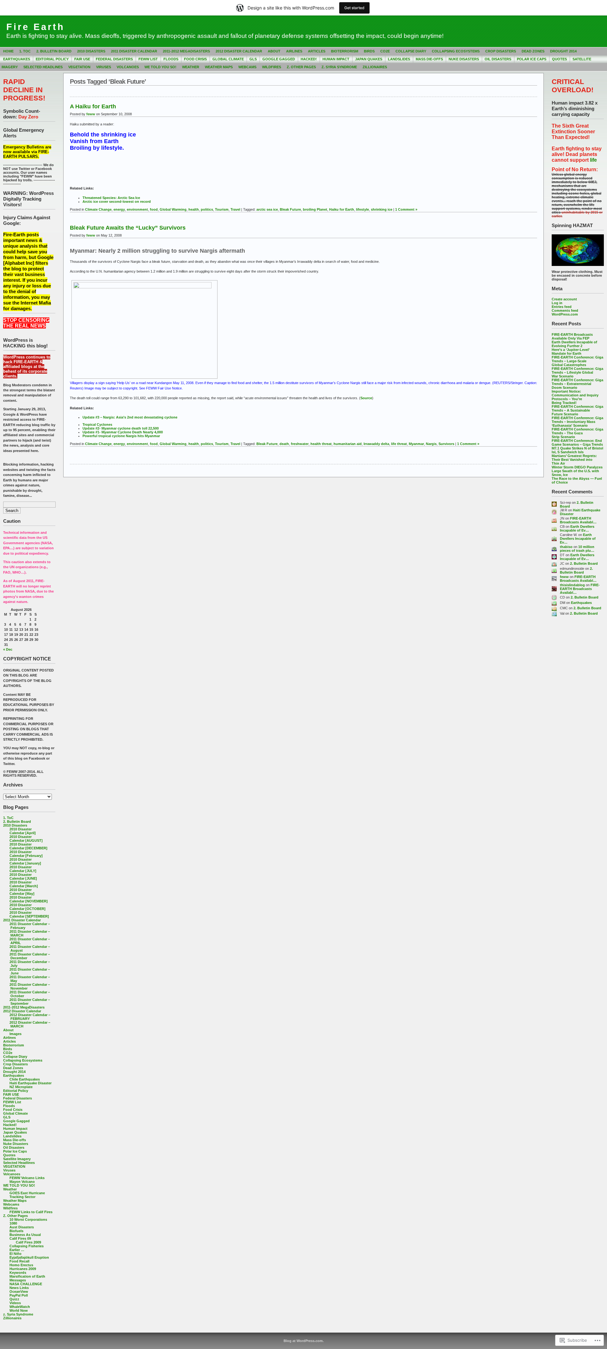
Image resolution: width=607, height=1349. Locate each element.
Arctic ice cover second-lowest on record (117, 201)
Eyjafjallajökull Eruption (29, 1257)
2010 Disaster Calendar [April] (22, 831)
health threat (321, 444)
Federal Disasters (114, 59)
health (193, 209)
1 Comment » (406, 209)
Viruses (103, 67)
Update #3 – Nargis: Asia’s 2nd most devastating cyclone (130, 417)
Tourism (222, 209)
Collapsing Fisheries (26, 1246)
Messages (17, 1280)
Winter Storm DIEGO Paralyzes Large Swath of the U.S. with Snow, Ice (577, 471)
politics (207, 209)
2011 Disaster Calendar (134, 51)
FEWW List (148, 59)
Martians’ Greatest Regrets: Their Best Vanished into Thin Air (574, 459)
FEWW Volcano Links (27, 1178)
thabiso (566, 547)
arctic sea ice (267, 209)
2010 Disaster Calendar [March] (23, 884)
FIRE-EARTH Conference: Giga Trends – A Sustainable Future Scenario (577, 410)
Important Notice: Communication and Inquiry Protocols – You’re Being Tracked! (575, 397)
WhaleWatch (19, 1307)
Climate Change (98, 209)
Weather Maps (219, 67)
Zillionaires (375, 67)
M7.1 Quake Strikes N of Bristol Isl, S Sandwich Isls (577, 450)
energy (119, 209)
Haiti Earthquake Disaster (30, 1083)
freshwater (300, 444)
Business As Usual (25, 1235)
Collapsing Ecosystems (456, 51)
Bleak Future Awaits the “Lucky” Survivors (128, 228)
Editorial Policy (52, 59)
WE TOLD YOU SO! (160, 67)
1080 (13, 1223)
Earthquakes (16, 59)
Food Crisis (195, 59)
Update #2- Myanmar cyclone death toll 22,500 (121, 428)
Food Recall (19, 1261)
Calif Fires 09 (20, 1238)
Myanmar (416, 444)
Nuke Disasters (464, 59)
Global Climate (228, 59)
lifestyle (362, 209)
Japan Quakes (368, 59)
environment (137, 209)
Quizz (14, 1299)
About (274, 51)
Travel (235, 209)
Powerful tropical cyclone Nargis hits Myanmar (121, 436)
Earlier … (16, 1250)
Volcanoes (128, 67)
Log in (557, 303)
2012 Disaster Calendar (239, 51)
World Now (18, 1310)
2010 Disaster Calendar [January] (25, 861)
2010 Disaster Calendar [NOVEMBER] (28, 899)
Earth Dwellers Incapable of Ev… (577, 528)
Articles (316, 51)
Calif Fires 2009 (28, 1242)
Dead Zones (533, 51)
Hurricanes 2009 (22, 1269)
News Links (19, 1288)
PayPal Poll (18, 1295)
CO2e (385, 51)
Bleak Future (290, 209)
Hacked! (309, 59)
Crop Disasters (500, 51)
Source (366, 398)
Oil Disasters (498, 59)
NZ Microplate (21, 1087)
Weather (190, 67)
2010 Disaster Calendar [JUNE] (23, 876)
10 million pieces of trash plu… (577, 548)
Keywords (17, 1272)
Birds (369, 51)
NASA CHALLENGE (25, 1284)
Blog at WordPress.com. (304, 1341)
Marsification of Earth (27, 1276)
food (154, 209)
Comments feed (565, 310)
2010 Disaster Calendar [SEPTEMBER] (29, 914)
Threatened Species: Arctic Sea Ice (111, 198)
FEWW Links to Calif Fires (30, 1212)
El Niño (15, 1254)
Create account (564, 299)
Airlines (294, 51)
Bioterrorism (344, 51)
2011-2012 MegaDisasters (186, 51)
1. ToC (25, 51)
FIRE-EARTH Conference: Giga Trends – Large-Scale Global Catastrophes (577, 361)
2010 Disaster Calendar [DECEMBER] (28, 846)
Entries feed (562, 307)
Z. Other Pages (301, 67)
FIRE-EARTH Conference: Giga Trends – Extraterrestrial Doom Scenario (577, 383)
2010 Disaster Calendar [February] (26, 854)
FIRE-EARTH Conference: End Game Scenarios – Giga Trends (577, 442)
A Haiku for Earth (93, 106)
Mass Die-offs (429, 59)
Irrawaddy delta (376, 444)
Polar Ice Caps (531, 59)
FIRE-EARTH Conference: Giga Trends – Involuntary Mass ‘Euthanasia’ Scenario (577, 421)
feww (564, 577)
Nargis (431, 444)
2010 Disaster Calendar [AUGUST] (26, 838)
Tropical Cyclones (97, 424)
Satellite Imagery (17, 1159)
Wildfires (271, 67)
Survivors (446, 444)
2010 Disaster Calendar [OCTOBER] (27, 907)
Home (8, 51)
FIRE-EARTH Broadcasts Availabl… (578, 520)
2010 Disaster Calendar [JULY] (22, 869)
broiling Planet (315, 209)
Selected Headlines (43, 67)
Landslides (399, 59)
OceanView (18, 1291)
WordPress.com (565, 314)
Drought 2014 (563, 51)
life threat (399, 444)
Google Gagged (278, 59)
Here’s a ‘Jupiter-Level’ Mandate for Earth (570, 351)
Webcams (247, 67)
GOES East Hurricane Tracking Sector (27, 1195)
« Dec (7, 649)
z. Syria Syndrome (339, 67)
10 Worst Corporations (28, 1219)
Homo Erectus (21, 1265)
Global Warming (173, 209)
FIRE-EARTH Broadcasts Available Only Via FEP (572, 336)
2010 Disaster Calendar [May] (21, 891)
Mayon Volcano (22, 1181)
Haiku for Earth (341, 209)
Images (15, 1034)
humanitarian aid (348, 444)
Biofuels (16, 1231)
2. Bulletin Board (53, 51)
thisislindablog (572, 585)
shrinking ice (381, 209)
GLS (253, 59)
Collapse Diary (410, 51)
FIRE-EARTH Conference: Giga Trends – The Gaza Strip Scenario (577, 433)
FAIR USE (82, 59)
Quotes (559, 59)
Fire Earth (35, 27)
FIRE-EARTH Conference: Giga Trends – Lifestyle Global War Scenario (577, 372)
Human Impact (335, 59)
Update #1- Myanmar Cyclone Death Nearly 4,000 (123, 432)
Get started (354, 7)
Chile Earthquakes (24, 1079)
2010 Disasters (91, 51)
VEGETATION (79, 67)
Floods (170, 59)
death (284, 444)
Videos (15, 1303)
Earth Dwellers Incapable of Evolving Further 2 (574, 344)
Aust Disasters (21, 1227)
